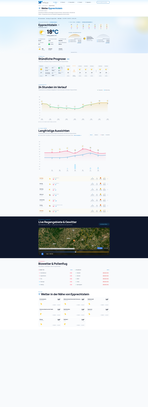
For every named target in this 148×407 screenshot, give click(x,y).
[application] (74, 106)
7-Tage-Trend (72, 22)
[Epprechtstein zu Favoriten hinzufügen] (59, 25)
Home (39, 5)
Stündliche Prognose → (87, 22)
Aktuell (63, 2)
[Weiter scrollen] (108, 71)
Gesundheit (71, 2)
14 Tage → (78, 22)
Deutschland (44, 5)
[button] (41, 71)
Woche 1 (91, 134)
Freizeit (80, 2)
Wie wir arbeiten (77, 135)
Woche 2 (96, 134)
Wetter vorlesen (54, 22)
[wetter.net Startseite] (43, 2)
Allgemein (88, 2)
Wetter (55, 2)
